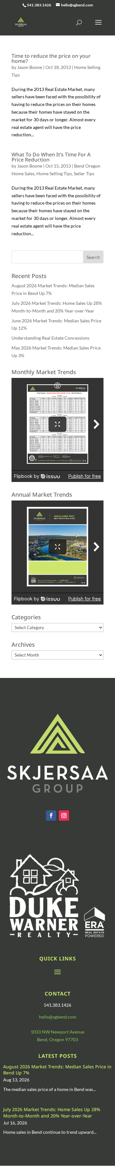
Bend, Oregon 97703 (57, 1039)
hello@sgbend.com (57, 1016)
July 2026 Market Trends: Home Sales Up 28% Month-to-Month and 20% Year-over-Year (51, 1112)
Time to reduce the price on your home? (51, 58)
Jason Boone (29, 67)
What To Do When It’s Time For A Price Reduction (51, 157)
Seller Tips (84, 173)
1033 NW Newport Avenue (57, 1031)
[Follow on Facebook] (51, 815)
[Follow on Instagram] (64, 815)
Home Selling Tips (54, 173)
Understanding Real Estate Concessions (50, 338)
